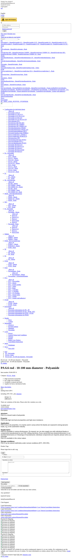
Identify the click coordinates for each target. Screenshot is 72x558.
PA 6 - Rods (11, 165)
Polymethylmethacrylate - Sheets (10, 68)
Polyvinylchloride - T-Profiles (28, 89)
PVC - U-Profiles (13, 291)
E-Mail (4, 457)
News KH (11, 348)
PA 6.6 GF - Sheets (14, 163)
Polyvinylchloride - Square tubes (15, 91)
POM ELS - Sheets (14, 246)
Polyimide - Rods (17, 64)
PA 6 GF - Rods (13, 168)
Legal (6, 331)
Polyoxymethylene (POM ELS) (17, 136)
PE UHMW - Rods (14, 190)
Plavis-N (14, 215)
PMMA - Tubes (13, 239)
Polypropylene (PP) (14, 138)
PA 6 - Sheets (12, 156)
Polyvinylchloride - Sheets (27, 88)
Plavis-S (14, 222)
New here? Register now (8, 34)
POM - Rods (12, 247)
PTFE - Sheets (12, 264)
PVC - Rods (12, 288)
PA (2, 41)
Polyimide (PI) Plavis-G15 (16, 146)
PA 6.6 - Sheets (12, 161)
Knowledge (4, 100)
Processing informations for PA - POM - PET (21, 311)
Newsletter (11, 330)
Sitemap (10, 337)
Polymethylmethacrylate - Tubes (29, 68)
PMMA (3, 66)
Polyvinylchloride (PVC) (15, 141)
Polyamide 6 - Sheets (7, 42)
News (2, 98)
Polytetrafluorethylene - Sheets (10, 81)
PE (2, 51)
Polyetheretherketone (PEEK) (17, 128)
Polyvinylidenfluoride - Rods (27, 94)
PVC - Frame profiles (14, 284)
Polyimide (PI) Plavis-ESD (16, 150)
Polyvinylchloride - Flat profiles (10, 88)
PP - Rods (11, 254)
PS (1, 76)
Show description (6, 387)
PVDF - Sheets (12, 303)
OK (2, 553)
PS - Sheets (11, 259)
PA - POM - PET (10, 101)
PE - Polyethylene (9, 180)
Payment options (13, 326)
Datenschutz (4, 479)
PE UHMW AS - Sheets (15, 187)
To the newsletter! (23, 486)
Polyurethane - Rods (20, 84)
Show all (11, 111)
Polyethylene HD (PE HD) (16, 123)
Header (6, 318)
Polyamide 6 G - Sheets (20, 42)
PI (1, 62)
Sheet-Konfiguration (7, 96)
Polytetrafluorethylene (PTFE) (17, 140)
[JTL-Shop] (4, 556)
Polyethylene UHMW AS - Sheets (44, 52)
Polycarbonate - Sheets (7, 49)
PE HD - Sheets (13, 183)
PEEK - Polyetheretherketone (13, 193)
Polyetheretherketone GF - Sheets (28, 57)
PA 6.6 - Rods (12, 170)
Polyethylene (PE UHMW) (16, 124)
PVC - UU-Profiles (14, 293)
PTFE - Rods (12, 266)
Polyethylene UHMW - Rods (12, 54)
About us (11, 325)
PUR (2, 83)
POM (2, 69)
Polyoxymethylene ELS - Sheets (28, 71)
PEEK (3, 56)
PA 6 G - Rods (12, 166)
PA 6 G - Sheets (13, 158)
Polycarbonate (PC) (14, 121)
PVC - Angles (12, 296)
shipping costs (27, 554)
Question (5, 472)
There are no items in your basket (10, 37)
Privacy (10, 333)
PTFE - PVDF (20, 101)
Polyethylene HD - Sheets (8, 52)
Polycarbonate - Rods (20, 49)
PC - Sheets (11, 177)
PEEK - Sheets (12, 197)
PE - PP (3, 101)
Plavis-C (14, 219)
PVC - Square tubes (14, 295)
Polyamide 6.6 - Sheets (49, 42)
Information (7, 323)
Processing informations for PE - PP (19, 310)
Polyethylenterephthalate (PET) (17, 131)
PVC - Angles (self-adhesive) (17, 298)
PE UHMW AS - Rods (15, 192)
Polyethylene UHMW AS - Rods (31, 54)
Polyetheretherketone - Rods (46, 57)
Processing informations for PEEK (18, 315)
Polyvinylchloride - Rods (11, 89)
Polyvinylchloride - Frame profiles (45, 88)
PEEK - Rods (12, 200)
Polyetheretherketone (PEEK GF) (18, 129)
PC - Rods (11, 178)
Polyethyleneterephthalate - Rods (30, 61)
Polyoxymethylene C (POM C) (17, 134)
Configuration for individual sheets (14, 109)
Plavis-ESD (15, 220)
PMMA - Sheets (13, 237)
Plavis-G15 (15, 217)
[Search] (19, 39)
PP (1, 73)
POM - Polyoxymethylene (12, 241)
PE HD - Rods (12, 188)
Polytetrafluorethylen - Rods (27, 81)
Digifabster (11, 345)
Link (68, 551)
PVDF (3, 93)
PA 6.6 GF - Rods (13, 172)
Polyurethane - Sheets (7, 84)
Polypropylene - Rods (20, 74)
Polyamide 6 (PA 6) (14, 113)
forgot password (7, 29)
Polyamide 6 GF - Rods (37, 44)
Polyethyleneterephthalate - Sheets (11, 61)
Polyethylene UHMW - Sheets (25, 52)
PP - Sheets (11, 252)
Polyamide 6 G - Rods (23, 44)
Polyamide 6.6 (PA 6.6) (15, 118)
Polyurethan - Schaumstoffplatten (18, 276)
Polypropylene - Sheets (7, 74)
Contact (10, 321)
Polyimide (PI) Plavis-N (15, 145)
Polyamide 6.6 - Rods (50, 44)
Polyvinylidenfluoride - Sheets (10, 94)
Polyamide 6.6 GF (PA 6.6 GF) (17, 119)
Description (4, 408)
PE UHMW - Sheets (14, 185)
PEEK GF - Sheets (14, 199)
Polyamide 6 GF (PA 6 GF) (16, 116)
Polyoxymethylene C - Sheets (9, 71)
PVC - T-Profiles (13, 290)
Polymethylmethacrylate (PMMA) (18, 133)
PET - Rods (11, 207)
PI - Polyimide (8, 209)
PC (2, 47)
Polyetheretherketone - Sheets (9, 57)
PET (2, 59)
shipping (18, 394)
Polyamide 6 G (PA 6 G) (15, 114)
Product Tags (11, 408)
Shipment (11, 328)
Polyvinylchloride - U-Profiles (45, 89)
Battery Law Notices (14, 340)
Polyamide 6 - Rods (10, 44)
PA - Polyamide (9, 153)
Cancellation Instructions (15, 342)
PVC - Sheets (12, 283)
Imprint (10, 338)
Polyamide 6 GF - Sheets (34, 42)
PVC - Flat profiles (14, 281)
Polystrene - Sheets (6, 78)
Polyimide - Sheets (6, 64)
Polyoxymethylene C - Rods (46, 71)
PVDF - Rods (12, 305)
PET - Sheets (12, 205)
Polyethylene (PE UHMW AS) (17, 126)
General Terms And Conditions (17, 335)
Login (4, 31)
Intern (6, 343)
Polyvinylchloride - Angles (32, 91)
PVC (2, 86)
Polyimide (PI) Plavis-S (15, 151)
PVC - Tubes (12, 286)
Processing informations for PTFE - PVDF (21, 313)
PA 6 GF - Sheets (13, 160)
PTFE (2, 79)
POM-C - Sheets (13, 244)
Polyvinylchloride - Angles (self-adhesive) (52, 91)
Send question (5, 482)
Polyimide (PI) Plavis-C (15, 148)
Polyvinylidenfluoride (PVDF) (17, 143)
